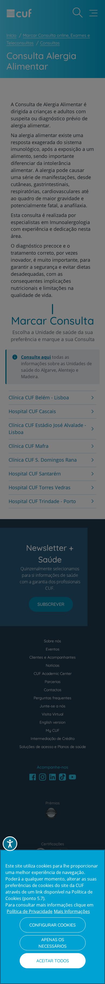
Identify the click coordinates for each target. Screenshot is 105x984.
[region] (52, 917)
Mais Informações (72, 911)
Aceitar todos (52, 960)
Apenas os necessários (52, 943)
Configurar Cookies (52, 925)
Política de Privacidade (29, 911)
